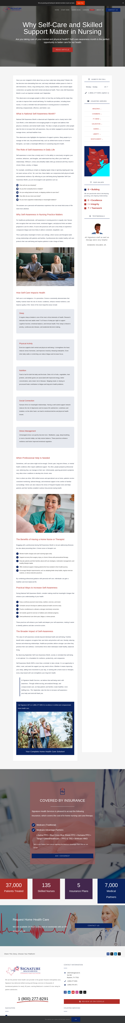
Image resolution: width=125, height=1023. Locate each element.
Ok (76, 1019)
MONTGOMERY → (97, 139)
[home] (24, 965)
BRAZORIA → (97, 109)
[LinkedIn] (69, 992)
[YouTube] (73, 992)
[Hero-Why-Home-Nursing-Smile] (45, 495)
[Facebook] (65, 992)
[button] (97, 189)
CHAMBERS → (97, 114)
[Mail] (84, 992)
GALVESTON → (97, 124)
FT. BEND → (97, 119)
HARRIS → (97, 129)
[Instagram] (77, 992)
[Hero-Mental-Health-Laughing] (45, 248)
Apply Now (80, 3)
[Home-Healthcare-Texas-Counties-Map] (97, 147)
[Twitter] (80, 992)
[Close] (123, 3)
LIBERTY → (97, 134)
